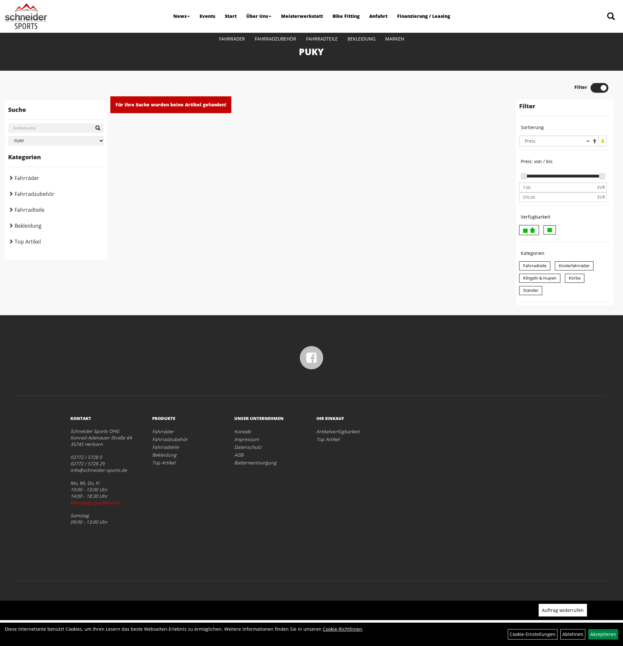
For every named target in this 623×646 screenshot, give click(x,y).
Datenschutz (248, 447)
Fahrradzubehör (275, 39)
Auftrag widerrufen (563, 610)
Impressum (246, 439)
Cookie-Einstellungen (533, 634)
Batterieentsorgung (255, 463)
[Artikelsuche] (611, 16)
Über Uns (257, 16)
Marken (394, 39)
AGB (238, 455)
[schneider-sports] (26, 16)
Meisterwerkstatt (302, 16)
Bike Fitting (346, 16)
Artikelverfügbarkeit (338, 431)
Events (207, 16)
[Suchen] (98, 128)
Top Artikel (28, 241)
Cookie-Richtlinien (342, 629)
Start (231, 16)
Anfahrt (378, 16)
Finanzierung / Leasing (423, 16)
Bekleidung (361, 39)
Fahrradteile (322, 39)
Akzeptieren (603, 634)
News (180, 16)
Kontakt (242, 431)
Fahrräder (232, 39)
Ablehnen (572, 634)
